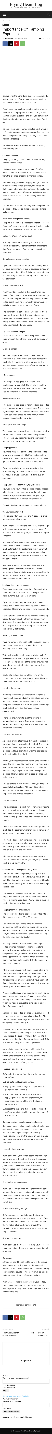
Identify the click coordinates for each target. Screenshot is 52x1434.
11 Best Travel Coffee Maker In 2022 (40, 1334)
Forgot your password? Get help (16, 1396)
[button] (48, 14)
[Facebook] (5, 43)
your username (9, 1385)
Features (12, 21)
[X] (10, 43)
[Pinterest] (16, 43)
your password (9, 1387)
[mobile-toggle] (4, 14)
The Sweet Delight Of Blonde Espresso (11, 1334)
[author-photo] (26, 1357)
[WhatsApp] (22, 43)
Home (5, 21)
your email (7, 1408)
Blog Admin (9, 38)
